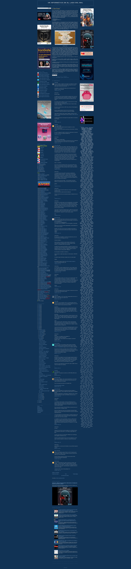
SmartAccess (87, 402)
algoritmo (89, 253)
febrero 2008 (41, 397)
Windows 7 (82, 162)
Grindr (88, 381)
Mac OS (87, 390)
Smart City (89, 275)
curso (84, 207)
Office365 (90, 234)
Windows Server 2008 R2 (88, 360)
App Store (83, 263)
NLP (87, 353)
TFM (86, 338)
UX (84, 301)
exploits (82, 190)
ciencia (81, 292)
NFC (88, 234)
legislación (86, 209)
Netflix (85, 245)
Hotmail (92, 223)
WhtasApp (88, 408)
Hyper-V (87, 331)
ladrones (88, 313)
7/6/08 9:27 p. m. (57, 215)
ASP (81, 294)
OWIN (85, 395)
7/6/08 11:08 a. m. (57, 122)
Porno (89, 288)
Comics (86, 139)
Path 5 (88, 232)
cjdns (81, 362)
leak (82, 182)
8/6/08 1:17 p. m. (57, 448)
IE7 (90, 269)
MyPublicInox (91, 393)
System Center (83, 338)
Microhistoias (91, 352)
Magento (84, 297)
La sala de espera (41, 379)
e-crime (92, 180)
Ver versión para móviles (65, 475)
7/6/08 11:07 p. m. (57, 263)
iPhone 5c (85, 364)
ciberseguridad (84, 131)
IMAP (84, 349)
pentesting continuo (87, 284)
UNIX (83, 301)
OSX (82, 334)
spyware (91, 262)
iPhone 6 (81, 343)
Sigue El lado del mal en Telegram (44, 76)
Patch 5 (88, 397)
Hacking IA (85, 382)
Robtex (92, 335)
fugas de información (84, 195)
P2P (91, 220)
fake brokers (87, 363)
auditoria (85, 361)
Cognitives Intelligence (83, 287)
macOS (82, 212)
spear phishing (83, 240)
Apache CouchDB (87, 369)
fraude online (89, 181)
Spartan (82, 404)
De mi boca (90, 375)
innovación (83, 154)
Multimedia (85, 256)
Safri (91, 401)
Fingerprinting (90, 139)
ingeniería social (86, 233)
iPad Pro (86, 419)
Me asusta (40, 392)
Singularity (87, 337)
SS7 (82, 336)
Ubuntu (89, 180)
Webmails (83, 220)
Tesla (81, 301)
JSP (83, 308)
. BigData (85, 367)
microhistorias (90, 184)
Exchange (84, 330)
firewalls (86, 313)
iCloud (84, 302)
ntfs (86, 421)
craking (81, 412)
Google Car (81, 317)
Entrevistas (85, 144)
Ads (80, 263)
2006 (39, 402)
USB (81, 233)
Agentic (81, 200)
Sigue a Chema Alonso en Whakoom (44, 79)
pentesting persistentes (89, 365)
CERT (81, 346)
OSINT (89, 158)
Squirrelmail (90, 357)
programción (87, 424)
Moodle (89, 298)
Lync (92, 389)
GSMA (82, 260)
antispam (91, 225)
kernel (92, 243)
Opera (88, 252)
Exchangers (91, 377)
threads (91, 366)
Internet (83, 141)
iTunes (88, 419)
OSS (83, 395)
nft (83, 205)
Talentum (88, 191)
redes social (82, 425)
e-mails (82, 226)
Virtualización (82, 283)
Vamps (89, 311)
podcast (84, 170)
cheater (89, 340)
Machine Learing (91, 390)
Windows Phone (88, 271)
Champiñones (41, 339)
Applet (85, 315)
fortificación (85, 173)
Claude (92, 192)
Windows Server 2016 (90, 250)
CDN (89, 327)
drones (86, 236)
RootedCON (87, 321)
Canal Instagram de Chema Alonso (44, 96)
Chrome (91, 187)
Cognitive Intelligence (84, 153)
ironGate (86, 420)
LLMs (86, 143)
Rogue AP (82, 300)
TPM (82, 405)
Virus (81, 250)
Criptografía (90, 151)
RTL (87, 335)
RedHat (86, 261)
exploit (88, 164)
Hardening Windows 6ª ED (44, 290)
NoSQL (89, 299)
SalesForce (85, 336)
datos (82, 205)
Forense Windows (42, 298)
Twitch (82, 359)
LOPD (90, 209)
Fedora (90, 330)
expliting (85, 415)
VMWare (91, 338)
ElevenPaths (87, 134)
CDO (81, 210)
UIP (83, 406)
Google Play (87, 178)
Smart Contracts (89, 242)
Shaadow (92, 336)
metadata (87, 176)
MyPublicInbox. (87, 393)
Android (83, 140)
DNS (88, 169)
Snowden (90, 403)
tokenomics (82, 167)
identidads (82, 420)
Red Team (87, 177)
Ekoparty (41, 152)
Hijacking (88, 198)
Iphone (82, 138)
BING (92, 165)
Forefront (87, 255)
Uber (88, 338)
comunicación (86, 323)
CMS (85, 268)
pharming (82, 366)
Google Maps (82, 281)
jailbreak (82, 176)
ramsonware (91, 424)
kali (81, 181)
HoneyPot (85, 296)
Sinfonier (87, 217)
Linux (91, 138)
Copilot (87, 295)
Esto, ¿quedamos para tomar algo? (44, 390)
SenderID (85, 275)
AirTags (91, 344)
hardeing (91, 417)
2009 (39, 327)
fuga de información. (85, 416)
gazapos (85, 417)
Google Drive (85, 317)
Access (90, 314)
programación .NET (83, 218)
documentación (83, 211)
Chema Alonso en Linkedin (43, 90)
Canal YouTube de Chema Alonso (44, 95)
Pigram (81, 310)
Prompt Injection (85, 188)
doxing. (90, 412)
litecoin (91, 313)
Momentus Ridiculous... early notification (45, 375)
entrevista (83, 254)
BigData (87, 155)
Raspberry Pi (83, 199)
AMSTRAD (91, 236)
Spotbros (84, 404)
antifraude (92, 301)
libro (91, 168)
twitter (87, 150)
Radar (85, 399)
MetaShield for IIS (87, 352)
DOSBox (55, 346)
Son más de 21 (41, 385)
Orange (92, 320)
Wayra (91, 182)
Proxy (87, 196)
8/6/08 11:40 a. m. (57, 442)
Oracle (82, 179)
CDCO (82, 295)
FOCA (88, 142)
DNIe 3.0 (88, 306)
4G (81, 273)
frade (81, 416)
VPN (90, 210)
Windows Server (83, 160)
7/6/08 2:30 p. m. (57, 169)
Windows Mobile (82, 271)
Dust (83, 216)
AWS (81, 267)
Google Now (85, 381)
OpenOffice (91, 228)
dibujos (82, 201)
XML (82, 312)
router (92, 325)
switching (85, 314)
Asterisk (90, 345)
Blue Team (91, 233)
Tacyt (86, 191)
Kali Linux (91, 195)
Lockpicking (88, 351)
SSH (92, 232)
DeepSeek (84, 210)
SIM (86, 249)
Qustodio (84, 355)
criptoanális (84, 412)
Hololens (81, 383)
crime (89, 323)
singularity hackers (87, 205)
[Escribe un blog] (53, 75)
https (85, 190)
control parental (83, 251)
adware (83, 203)
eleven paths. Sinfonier (84, 413)
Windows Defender (83, 409)
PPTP (92, 281)
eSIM (81, 363)
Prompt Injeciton (86, 398)
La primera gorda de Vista (43, 355)
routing (81, 326)
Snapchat (81, 311)
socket (84, 426)
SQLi (84, 217)
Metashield (82, 228)
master (92, 272)
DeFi (92, 247)
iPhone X (90, 364)
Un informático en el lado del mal (65, 2)
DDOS (81, 255)
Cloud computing (90, 167)
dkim (81, 236)
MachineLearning (82, 352)
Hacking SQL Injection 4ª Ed (45, 286)
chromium (92, 340)
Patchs (90, 309)
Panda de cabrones (42, 364)
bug (81, 151)
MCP (89, 332)
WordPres (88, 410)
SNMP (87, 300)
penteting (92, 343)
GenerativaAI (82, 380)
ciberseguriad (91, 411)
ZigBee (91, 410)
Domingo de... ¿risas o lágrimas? (44, 351)
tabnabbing (91, 426)
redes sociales (90, 173)
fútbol (91, 278)
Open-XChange (85, 396)
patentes (83, 279)
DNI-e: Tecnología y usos (44, 294)
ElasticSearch (90, 376)
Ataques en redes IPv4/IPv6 (44, 285)
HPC (81, 382)
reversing (87, 213)
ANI (83, 368)
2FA (91, 161)
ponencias (86, 423)
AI (86, 129)
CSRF (89, 244)
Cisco (88, 280)
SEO (85, 213)
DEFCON (90, 247)
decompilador (88, 362)
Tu (80, 359)
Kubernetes (82, 232)
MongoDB (82, 309)
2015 (39, 319)
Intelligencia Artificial (85, 386)
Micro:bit (90, 333)
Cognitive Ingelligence (89, 286)
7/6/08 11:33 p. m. (57, 286)
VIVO (86, 301)
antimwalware (81, 361)
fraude (90, 155)
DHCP (92, 328)
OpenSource (82, 225)
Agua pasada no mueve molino (43, 352)
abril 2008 (40, 395)
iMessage (82, 284)
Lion (90, 274)
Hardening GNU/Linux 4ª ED (45, 274)
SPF (86, 235)
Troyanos (89, 188)
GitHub (84, 222)
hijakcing (88, 418)
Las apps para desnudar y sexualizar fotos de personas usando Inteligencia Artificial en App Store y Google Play (67, 510)
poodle (89, 423)
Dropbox (81, 274)
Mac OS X (85, 180)
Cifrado (81, 159)
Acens (92, 314)
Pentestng (85, 354)
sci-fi (92, 239)
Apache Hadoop (88, 294)
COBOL (83, 346)
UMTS (87, 290)
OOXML (87, 194)
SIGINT (86, 400)
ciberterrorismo (83, 262)
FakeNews (90, 201)
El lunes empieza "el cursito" (43, 381)
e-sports (86, 266)
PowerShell (84, 155)
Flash (89, 347)
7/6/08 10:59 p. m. (57, 233)
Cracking (91, 175)
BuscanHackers (85, 305)
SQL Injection (90, 150)
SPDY (88, 400)
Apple (86, 140)
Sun (91, 238)
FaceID (91, 295)
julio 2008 (40, 336)
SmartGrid (81, 403)
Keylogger (83, 351)
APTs (87, 314)
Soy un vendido (41, 360)
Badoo (92, 371)
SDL (90, 356)
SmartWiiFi (84, 403)
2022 (39, 310)
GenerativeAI (83, 150)
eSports (89, 342)
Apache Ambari (82, 369)
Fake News (82, 193)
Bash (81, 305)
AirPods (84, 294)
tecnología (85, 244)
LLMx (85, 388)
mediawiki (82, 421)
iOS (85, 145)
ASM (83, 273)
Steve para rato (41, 380)
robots (81, 197)
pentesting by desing (83, 303)
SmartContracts (90, 179)
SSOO (84, 357)
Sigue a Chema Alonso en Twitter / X (44, 84)
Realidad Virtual (82, 261)
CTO (88, 305)
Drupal (92, 287)
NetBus (87, 394)
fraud (90, 363)
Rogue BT (85, 356)
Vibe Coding (84, 276)
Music (92, 274)
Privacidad (90, 131)
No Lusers (86, 141)
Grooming (82, 296)
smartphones (84, 326)
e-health (81, 258)
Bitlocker (91, 294)
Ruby (90, 232)
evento (90, 243)
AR (84, 368)
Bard (89, 220)
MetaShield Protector (86, 202)
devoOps (91, 362)
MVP (90, 255)
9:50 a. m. (65, 76)
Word (92, 360)
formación (82, 134)
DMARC (85, 306)
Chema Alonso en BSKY (42, 87)
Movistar (91, 157)
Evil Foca (89, 200)
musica (89, 343)
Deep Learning (85, 157)
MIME (83, 390)
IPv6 (89, 165)
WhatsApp (85, 147)
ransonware (85, 366)
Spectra (91, 142)
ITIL (83, 384)
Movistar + (88, 172)
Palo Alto (88, 334)
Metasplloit (89, 391)
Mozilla (91, 298)
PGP (85, 232)
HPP (81, 318)
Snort (87, 403)
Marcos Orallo (56, 450)
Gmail (90, 169)
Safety (89, 401)
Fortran (92, 378)
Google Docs (82, 381)
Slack (90, 337)
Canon (85, 346)
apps (81, 198)
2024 (39, 307)
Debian (87, 230)
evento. (89, 414)
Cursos (83, 135)
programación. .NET (83, 424)
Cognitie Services (91, 374)
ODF (92, 205)
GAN (91, 244)
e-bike (91, 341)
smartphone (85, 198)
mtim (84, 421)
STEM (83, 401)
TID (81, 203)
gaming (88, 187)
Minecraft (82, 392)
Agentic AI (91, 218)
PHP (85, 176)
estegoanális (83, 363)
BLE (89, 240)
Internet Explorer (87, 156)
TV (86, 265)
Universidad (82, 143)
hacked (86, 184)
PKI (90, 264)
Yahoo (84, 223)
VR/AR (90, 215)
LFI (92, 269)
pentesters (85, 212)
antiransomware (86, 246)
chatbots (91, 235)
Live (85, 319)
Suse (92, 337)
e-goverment (88, 207)
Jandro (55, 82)
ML (85, 222)
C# (87, 315)
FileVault (86, 378)
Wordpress (83, 177)
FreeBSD (83, 379)
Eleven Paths (89, 140)
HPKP (90, 348)
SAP (80, 336)
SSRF (89, 300)
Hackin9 (83, 318)
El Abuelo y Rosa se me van (43, 369)
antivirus (82, 229)
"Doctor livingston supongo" (71, 261)
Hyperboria (89, 331)
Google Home (88, 248)
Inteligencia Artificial (86, 130)
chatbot (91, 199)
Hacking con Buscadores (44, 292)
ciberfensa (88, 361)
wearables (82, 367)
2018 (39, 315)
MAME (66, 102)
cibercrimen (82, 156)
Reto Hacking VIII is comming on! (44, 348)
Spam (83, 151)
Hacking (82, 127)
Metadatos (89, 143)
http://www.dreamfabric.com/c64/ (59, 385)
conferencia (82, 184)
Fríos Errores (41, 373)
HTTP (82, 187)
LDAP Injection (83, 196)
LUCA (82, 147)
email (89, 278)
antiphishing (82, 239)
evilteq (55, 124)
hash (88, 324)
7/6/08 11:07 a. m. (57, 90)
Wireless (81, 180)
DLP (91, 273)
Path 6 (82, 321)
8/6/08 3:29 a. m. (57, 368)
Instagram (84, 204)
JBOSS (82, 332)
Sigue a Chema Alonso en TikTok (44, 78)
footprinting (85, 206)
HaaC (86, 274)
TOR (92, 200)
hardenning (81, 418)
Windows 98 (91, 408)
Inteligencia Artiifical (90, 350)
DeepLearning (90, 212)
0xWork (88, 367)
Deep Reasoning (82, 248)
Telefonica (81, 290)
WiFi (89, 157)
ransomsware (89, 325)
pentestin (92, 302)
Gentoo (92, 330)
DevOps (90, 230)
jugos (88, 420)
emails (88, 413)
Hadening (89, 382)
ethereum (87, 211)
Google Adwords (91, 380)
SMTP (82, 282)
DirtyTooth (82, 234)
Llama (92, 198)
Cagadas (89, 315)
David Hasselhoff (88, 251)
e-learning (85, 342)
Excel (88, 195)
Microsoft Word (85, 298)
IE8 (88, 318)
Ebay (84, 347)
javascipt (91, 324)
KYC (81, 351)
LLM (88, 137)
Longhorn (92, 351)
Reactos (90, 335)
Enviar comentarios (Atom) (60, 478)
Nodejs (85, 309)
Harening (92, 382)
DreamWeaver (86, 376)
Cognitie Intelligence (85, 316)
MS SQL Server (90, 206)
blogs (81, 170)
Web (89, 407)
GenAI (85, 138)
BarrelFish (81, 372)
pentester (82, 208)
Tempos (85, 142)
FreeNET (91, 347)
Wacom (85, 407)
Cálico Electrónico (40, 411)
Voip (92, 210)
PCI (84, 334)
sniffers (81, 231)
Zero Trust (88, 322)
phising (81, 344)
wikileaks (91, 216)
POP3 (86, 334)
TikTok (89, 235)
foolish (90, 239)
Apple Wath (84, 370)
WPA (81, 322)
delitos (90, 292)
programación (86, 162)
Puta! (40, 377)
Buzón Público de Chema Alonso (44, 75)
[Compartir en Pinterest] (56, 75)
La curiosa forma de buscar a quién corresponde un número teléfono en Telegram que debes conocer (67, 526)
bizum (86, 340)
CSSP (88, 373)
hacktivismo (91, 211)
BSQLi (84, 247)
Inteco (91, 384)
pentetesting (82, 423)
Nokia (89, 353)
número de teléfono (84, 325)
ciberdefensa (90, 291)
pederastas (84, 365)
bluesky (88, 411)
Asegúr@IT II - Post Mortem (43, 376)
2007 (39, 400)
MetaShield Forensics (83, 320)
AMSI (88, 344)
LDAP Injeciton (82, 388)
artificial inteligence (82, 340)
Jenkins (81, 387)
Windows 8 (84, 181)
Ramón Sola (56, 343)
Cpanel (86, 328)
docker (91, 189)
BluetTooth (90, 372)
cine (85, 203)
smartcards (84, 344)
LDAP (85, 193)
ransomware (86, 208)
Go (81, 288)
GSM (82, 219)
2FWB (82, 285)
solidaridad (88, 366)
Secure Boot (88, 336)
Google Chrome (83, 172)
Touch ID (92, 358)
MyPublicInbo (91, 392)
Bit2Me (87, 200)
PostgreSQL (84, 310)
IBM (87, 215)
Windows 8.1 (84, 250)
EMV (92, 316)
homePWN (81, 364)
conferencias (88, 132)
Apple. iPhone (91, 370)
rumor (85, 425)
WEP (86, 359)
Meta (83, 252)
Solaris (92, 403)
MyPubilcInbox (82, 299)
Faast (81, 186)
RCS (86, 355)
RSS (85, 216)
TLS (81, 276)
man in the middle (85, 343)
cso (83, 292)
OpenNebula (91, 396)
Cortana (82, 306)
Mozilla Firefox (89, 219)
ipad (85, 163)
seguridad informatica (89, 425)
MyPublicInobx (83, 353)
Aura (88, 147)
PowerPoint (81, 335)
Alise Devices (84, 345)
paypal (92, 292)
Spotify (86, 225)
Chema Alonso (56, 145)
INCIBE (87, 349)
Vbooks (89, 265)
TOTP (82, 207)
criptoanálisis (89, 229)
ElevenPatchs (82, 377)
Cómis (85, 375)
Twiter (90, 405)
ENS (92, 231)
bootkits (82, 302)
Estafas (91, 147)
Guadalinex (91, 381)
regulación (82, 293)
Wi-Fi (85, 283)
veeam (86, 427)
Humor (91, 134)
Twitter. (92, 405)
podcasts (81, 169)
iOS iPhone (82, 419)
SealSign (81, 257)
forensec (92, 415)
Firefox (85, 169)
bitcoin (88, 160)
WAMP (82, 407)
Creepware (88, 328)
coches (92, 257)
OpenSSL (88, 264)
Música (91, 152)
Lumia (90, 389)
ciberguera (85, 341)
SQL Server (85, 179)
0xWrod (90, 367)
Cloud (85, 182)
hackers (90, 137)
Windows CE (89, 359)
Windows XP (86, 183)
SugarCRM (91, 404)
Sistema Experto (83, 402)
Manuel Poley (56, 217)
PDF (89, 196)
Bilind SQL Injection (85, 372)
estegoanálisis (88, 254)
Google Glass (89, 317)
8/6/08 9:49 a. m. (57, 375)
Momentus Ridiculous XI (42, 368)
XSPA (88, 283)
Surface (82, 358)
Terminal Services (90, 197)
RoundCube (88, 356)
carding (84, 291)
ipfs (92, 364)
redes (90, 149)
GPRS (92, 174)
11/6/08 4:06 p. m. (57, 458)
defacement (86, 292)
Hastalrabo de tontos (90, 241)
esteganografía (86, 201)
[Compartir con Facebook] (55, 75)
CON (92, 163)
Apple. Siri (88, 370)
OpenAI (91, 178)
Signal (84, 337)
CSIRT (84, 373)
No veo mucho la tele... (42, 359)
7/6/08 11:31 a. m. (57, 134)
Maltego (91, 319)
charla (82, 206)
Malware (90, 135)
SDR (90, 321)
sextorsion (91, 266)
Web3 (86, 151)
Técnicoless (83, 189)
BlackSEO (89, 214)
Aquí (55, 140)
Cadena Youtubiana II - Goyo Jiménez (44, 365)
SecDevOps (91, 252)
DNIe (92, 240)
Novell (86, 288)
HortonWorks (81, 349)
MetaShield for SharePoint (84, 391)
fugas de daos (90, 416)
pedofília (88, 421)
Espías (81, 330)
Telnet (88, 405)
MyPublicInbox (39, 407)
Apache (86, 167)
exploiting (88, 168)
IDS (88, 269)
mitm (88, 152)
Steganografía (91, 289)
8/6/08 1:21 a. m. (57, 353)
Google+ (81, 307)
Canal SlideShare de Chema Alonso (44, 93)
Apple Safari (87, 263)
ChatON (82, 374)
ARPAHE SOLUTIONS (43, 162)
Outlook (91, 256)
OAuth (88, 245)
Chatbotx (84, 374)
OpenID (88, 396)
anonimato (87, 199)
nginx (81, 325)
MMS (85, 390)
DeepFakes (91, 162)
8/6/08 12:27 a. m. (57, 331)
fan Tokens (89, 192)
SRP (90, 400)
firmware (90, 415)
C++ (92, 372)
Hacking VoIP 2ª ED (44, 278)
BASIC (85, 285)
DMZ (91, 268)
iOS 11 (90, 418)
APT (90, 193)
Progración (82, 398)
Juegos (62, 77)
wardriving (85, 293)
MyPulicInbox (82, 394)
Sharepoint (91, 261)
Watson (87, 407)
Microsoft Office (86, 228)
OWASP (89, 256)
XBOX (89, 225)
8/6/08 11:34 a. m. (57, 424)
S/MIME (85, 300)
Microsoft (83, 148)
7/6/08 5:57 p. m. (57, 186)
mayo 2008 (41, 393)
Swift (83, 358)
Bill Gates (90, 285)
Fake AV (87, 330)
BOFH (87, 285)
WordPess (85, 410)
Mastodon (81, 270)
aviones (83, 323)
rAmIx (55, 370)
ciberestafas (88, 189)
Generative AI (83, 165)
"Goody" (55, 262)
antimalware (88, 174)
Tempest (85, 257)
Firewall (81, 202)
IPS (88, 349)
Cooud (83, 375)
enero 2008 (41, 399)
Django (92, 329)
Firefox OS (89, 378)
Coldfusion (90, 316)
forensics (86, 220)
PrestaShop (87, 310)
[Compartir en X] (54, 75)
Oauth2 (86, 238)
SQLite (88, 249)
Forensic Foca (91, 259)
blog (91, 166)
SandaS (92, 300)
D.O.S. (87, 247)
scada (89, 236)
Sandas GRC (91, 310)
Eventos (86, 127)
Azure (84, 200)
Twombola (81, 406)
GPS (83, 175)
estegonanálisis (83, 324)
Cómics (82, 146)
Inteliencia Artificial (82, 385)
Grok (92, 317)
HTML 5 (92, 307)
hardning (85, 418)
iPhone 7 (88, 364)
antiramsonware (82, 411)
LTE (87, 332)
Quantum (85, 185)
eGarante (83, 313)
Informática (86, 384)
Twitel (85, 221)
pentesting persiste (89, 422)
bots (91, 196)
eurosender (86, 414)
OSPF (81, 395)
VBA (90, 406)
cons (82, 173)
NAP (86, 353)
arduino (85, 229)
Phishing (82, 158)
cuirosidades (87, 412)
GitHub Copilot (86, 260)
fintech (87, 415)
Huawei (88, 383)
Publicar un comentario (55, 472)
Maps (88, 308)
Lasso (92, 318)
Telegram (84, 187)
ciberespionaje (83, 168)
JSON (90, 318)
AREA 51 (41, 157)
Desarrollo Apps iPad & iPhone (45, 284)
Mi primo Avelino (41, 387)
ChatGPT (88, 145)
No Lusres (90, 394)
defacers (89, 341)
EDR (88, 295)
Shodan (88, 175)
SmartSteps (87, 357)
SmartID (92, 275)
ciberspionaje (83, 278)
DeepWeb (84, 255)
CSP (86, 373)
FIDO (81, 378)
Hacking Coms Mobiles (44, 288)
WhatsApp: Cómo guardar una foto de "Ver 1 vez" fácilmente (67, 514)
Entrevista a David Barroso (43, 344)
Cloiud (87, 374)
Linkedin (85, 219)
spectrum (87, 426)
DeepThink (88, 329)
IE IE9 (91, 164)
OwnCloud (85, 397)
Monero (91, 308)
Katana (86, 387)
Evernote (87, 347)
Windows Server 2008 (90, 276)
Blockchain (90, 153)
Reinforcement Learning (90, 355)
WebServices (82, 339)
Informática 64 (86, 227)
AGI (92, 367)
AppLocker (81, 370)
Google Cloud (87, 237)
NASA (85, 394)
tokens (89, 163)
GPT (86, 170)
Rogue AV (82, 356)
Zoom (88, 312)
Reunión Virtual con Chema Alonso (44, 74)
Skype (85, 242)
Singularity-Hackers (40, 410)
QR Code (91, 299)
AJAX (81, 368)
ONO (92, 394)
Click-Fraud (91, 280)
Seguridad (91, 249)
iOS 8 (92, 418)
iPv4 (92, 181)
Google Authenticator (83, 241)
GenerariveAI (86, 379)
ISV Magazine (91, 349)
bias (83, 233)
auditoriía (86, 411)
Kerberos (86, 308)
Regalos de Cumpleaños (42, 356)
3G (86, 226)
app (85, 239)
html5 (88, 266)
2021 (39, 311)
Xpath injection (85, 312)
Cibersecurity (91, 305)
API (90, 213)
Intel (89, 260)
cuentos (87, 239)
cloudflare (90, 177)
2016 (39, 318)
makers (91, 207)
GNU (84, 274)
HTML (82, 217)
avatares (92, 271)
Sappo (87, 289)
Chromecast (88, 346)
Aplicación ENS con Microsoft (44, 287)
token (88, 193)
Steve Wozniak (89, 270)
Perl (92, 309)
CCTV (87, 327)
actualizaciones (87, 339)
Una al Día (41, 293)
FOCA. (83, 378)
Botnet (89, 208)
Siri (89, 217)
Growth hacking (85, 307)
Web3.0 (92, 311)
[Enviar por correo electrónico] (52, 75)
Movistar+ (91, 202)
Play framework (89, 354)
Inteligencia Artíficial (87, 385)
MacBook (84, 264)
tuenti (84, 230)
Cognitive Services (89, 154)
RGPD (81, 399)
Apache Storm (91, 369)
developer (89, 185)
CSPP (84, 237)
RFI (82, 275)
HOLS (84, 331)
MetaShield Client (88, 297)
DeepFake (89, 287)
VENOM (92, 406)
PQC (90, 245)
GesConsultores (86, 380)
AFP (86, 344)
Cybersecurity (88, 223)
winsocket (89, 427)
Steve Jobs (82, 253)
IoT (92, 169)
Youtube (82, 163)
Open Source (84, 164)
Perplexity (81, 213)
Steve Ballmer (87, 404)
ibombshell (88, 272)
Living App (84, 186)
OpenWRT (82, 397)
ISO (81, 384)
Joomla (90, 227)
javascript (82, 183)
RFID (91, 260)
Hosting (86, 318)
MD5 (81, 390)
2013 (39, 322)
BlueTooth (91, 186)
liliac (81, 365)
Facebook (85, 146)
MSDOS (81, 264)
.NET (81, 175)
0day (84, 226)
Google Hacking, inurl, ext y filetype (63, 550)
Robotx (92, 399)
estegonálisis (82, 414)
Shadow (82, 337)
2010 (39, 326)
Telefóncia (85, 405)
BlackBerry (82, 286)
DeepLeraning (82, 376)
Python (87, 149)
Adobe (84, 267)
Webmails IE (84, 408)
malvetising (90, 420)
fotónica (87, 324)
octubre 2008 (41, 332)
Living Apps (85, 171)
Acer (90, 368)
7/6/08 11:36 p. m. (57, 292)
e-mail (91, 145)
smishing (82, 426)
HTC (83, 382)
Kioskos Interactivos (89, 296)
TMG (81, 405)
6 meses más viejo (42, 340)
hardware (85, 158)
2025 (39, 306)
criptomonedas (87, 161)
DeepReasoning (83, 269)
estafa (91, 413)
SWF (87, 401)
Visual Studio (88, 257)
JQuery (89, 386)
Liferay (90, 388)
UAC (82, 192)
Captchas (89, 226)
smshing (88, 326)
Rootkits (85, 270)
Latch (85, 137)
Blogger (90, 231)
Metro (92, 391)
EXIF (82, 347)
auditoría (83, 149)
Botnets (86, 197)
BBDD (92, 304)
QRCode (85, 335)
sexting (83, 244)
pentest (82, 137)
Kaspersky (84, 332)
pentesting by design (84, 422)
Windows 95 (84, 322)
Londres (88, 389)
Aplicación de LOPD (43, 297)
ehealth (84, 258)
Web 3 (91, 407)
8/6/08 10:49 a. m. (57, 386)
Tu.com (88, 222)
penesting (91, 421)
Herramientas (91, 159)
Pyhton (84, 321)
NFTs (92, 204)
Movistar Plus (88, 204)
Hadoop (88, 281)
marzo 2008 (41, 396)
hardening (83, 136)
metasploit (85, 152)
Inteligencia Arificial (85, 350)
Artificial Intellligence (82, 371)
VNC (84, 359)
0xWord (38, 406)
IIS (85, 175)
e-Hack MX (42, 155)
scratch (92, 284)
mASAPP (89, 302)
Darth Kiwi (56, 461)
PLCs (81, 275)
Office (83, 191)
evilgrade (91, 342)
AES (84, 304)
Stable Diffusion (89, 282)
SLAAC (85, 289)
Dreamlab (41, 150)
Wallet (89, 290)
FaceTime (91, 306)
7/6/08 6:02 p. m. (57, 198)
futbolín (83, 417)
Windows (82, 139)
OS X (85, 252)
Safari (85, 265)
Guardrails (89, 307)
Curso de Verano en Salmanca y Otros (44, 367)
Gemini (89, 170)
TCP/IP (92, 270)
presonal (91, 423)
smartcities (87, 279)
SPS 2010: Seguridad (43, 295)
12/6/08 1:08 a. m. (57, 470)
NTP (92, 333)
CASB (82, 373)
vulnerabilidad (91, 326)
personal (82, 145)
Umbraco (88, 406)
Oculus (87, 395)
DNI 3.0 (87, 375)
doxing (83, 236)
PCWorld (81, 185)
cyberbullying (82, 266)
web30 (89, 293)
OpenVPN (87, 309)
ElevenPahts (91, 263)
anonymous (90, 277)
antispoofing (91, 283)
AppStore (90, 304)
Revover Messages (88, 399)
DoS (87, 269)
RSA (92, 230)
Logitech (85, 389)
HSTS (85, 281)
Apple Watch (82, 315)
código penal (84, 362)
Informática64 (84, 224)
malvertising (81, 314)
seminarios (81, 304)
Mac (92, 209)
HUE (92, 348)
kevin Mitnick (87, 262)
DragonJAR (42, 147)
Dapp (81, 329)
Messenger (82, 245)
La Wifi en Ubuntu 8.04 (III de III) (44, 371)
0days (90, 279)
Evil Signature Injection (87, 377)
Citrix (92, 185)
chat (91, 217)
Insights (89, 384)
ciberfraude (82, 341)
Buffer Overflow (84, 280)
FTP (87, 259)
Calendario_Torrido (83, 215)
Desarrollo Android (43, 276)
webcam (88, 216)
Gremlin (84, 288)
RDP (83, 242)
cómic (88, 210)
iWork (86, 302)
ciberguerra (91, 183)
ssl (83, 197)
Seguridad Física (84, 166)
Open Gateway (89, 224)
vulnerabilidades (85, 231)
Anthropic (87, 304)
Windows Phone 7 (88, 409)
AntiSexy (40, 372)
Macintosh (88, 319)
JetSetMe (84, 387)
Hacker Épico (43, 280)
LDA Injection (91, 387)
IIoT (92, 383)
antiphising (91, 339)
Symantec (86, 358)
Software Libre (83, 174)
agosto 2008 (41, 335)
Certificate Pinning (87, 273)
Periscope (91, 397)
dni (91, 323)
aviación (92, 322)
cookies (87, 278)
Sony (84, 311)
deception (91, 312)
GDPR (86, 234)
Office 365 (89, 238)
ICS (88, 274)
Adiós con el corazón (42, 343)
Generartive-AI (90, 379)
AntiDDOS (87, 267)
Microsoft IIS (88, 320)
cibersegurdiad (91, 361)
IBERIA (91, 383)
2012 (39, 323)
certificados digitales (85, 243)
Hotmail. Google (85, 383)
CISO (81, 237)
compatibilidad (60, 346)
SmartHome (91, 194)
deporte (82, 272)
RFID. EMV (89, 398)
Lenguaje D (87, 388)
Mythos (86, 299)
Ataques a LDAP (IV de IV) (43, 384)
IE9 (81, 252)
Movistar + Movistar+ (86, 392)
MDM (81, 297)
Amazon (88, 186)
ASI (88, 368)
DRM (91, 346)
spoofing (82, 178)
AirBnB (81, 327)
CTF (84, 295)
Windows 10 (90, 171)
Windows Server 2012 (44, 282)
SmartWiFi (82, 221)
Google (84, 132)
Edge (92, 251)
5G (92, 293)
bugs (92, 158)
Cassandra (91, 373)
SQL (92, 321)
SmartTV (87, 182)
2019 (39, 314)
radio (91, 190)
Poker (91, 334)
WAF (91, 265)
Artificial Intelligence (88, 136)
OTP (81, 242)
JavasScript (91, 386)
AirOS (92, 368)
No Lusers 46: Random (42, 363)
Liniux (82, 389)
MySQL (91, 176)
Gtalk (82, 331)
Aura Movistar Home (88, 371)
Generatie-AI (82, 348)
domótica (85, 272)
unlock (84, 427)
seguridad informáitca (89, 303)
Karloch (55, 301)
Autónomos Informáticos (42, 347)
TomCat (89, 358)
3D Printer (87, 240)
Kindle (89, 387)
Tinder (84, 290)
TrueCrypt (87, 311)
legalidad (88, 203)
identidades (91, 419)
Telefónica (91, 133)
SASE (81, 400)
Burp (92, 345)
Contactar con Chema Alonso (43, 72)
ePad (92, 412)
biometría (85, 192)
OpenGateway (83, 235)
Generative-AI (90, 146)
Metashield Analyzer (85, 333)
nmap (81, 279)
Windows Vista (66, 77)
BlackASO (84, 327)
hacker (88, 221)
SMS (92, 172)
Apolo (87, 345)
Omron (90, 395)
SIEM (83, 400)
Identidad (88, 138)
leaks (87, 258)
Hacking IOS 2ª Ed (43, 272)
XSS (87, 163)
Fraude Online (42, 291)
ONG (84, 249)
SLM (89, 261)
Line (85, 351)
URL (85, 406)
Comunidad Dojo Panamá (44, 159)
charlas (86, 135)
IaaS (81, 350)
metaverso (88, 190)
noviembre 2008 (41, 331)
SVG (85, 401)
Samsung (85, 282)
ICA (90, 281)
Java (81, 191)
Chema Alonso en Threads (43, 81)
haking (92, 363)
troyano (88, 218)
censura (87, 291)
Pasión (40, 383)
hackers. (88, 417)
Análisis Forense (90, 144)
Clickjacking (88, 268)
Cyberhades (39, 412)
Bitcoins (89, 166)
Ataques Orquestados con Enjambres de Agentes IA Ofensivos (67, 545)
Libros (87, 133)
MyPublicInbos (82, 393)
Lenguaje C (83, 319)
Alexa (86, 214)
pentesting (83, 129)
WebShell (81, 408)
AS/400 (86, 368)
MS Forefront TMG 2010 (43, 296)
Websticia (86, 253)
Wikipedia (89, 301)
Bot (92, 254)
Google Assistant (87, 348)
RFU (92, 398)
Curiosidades (58, 77)
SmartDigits (91, 402)
